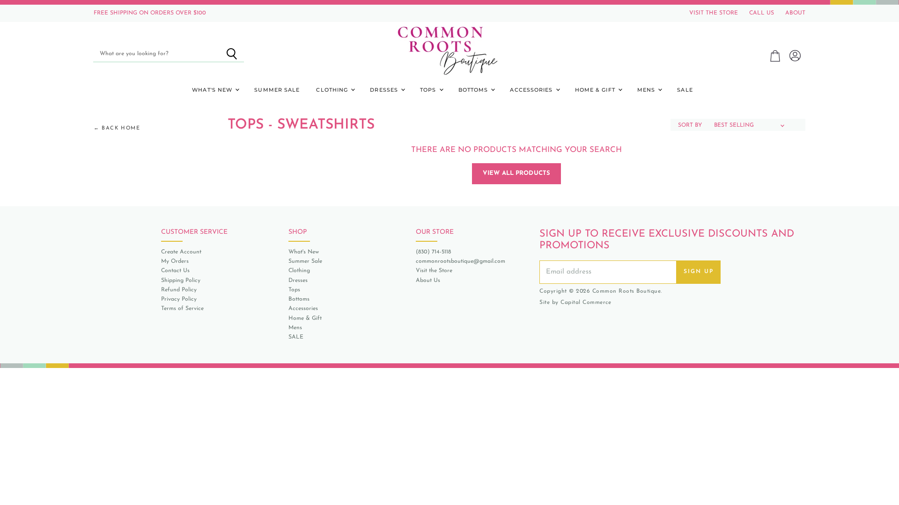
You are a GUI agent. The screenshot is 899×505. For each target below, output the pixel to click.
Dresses (385, 90)
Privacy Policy (179, 299)
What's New (213, 90)
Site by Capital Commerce (575, 302)
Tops (429, 90)
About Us (428, 280)
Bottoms (474, 90)
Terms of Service (182, 308)
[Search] (231, 53)
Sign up (699, 271)
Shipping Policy (180, 280)
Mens (647, 90)
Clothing (333, 90)
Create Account (181, 252)
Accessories (532, 90)
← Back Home (117, 128)
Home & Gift (596, 90)
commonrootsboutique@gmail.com (460, 261)
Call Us (761, 13)
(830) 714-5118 (433, 252)
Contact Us (175, 271)
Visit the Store (434, 271)
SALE (685, 90)
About (795, 13)
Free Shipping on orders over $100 (150, 13)
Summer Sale (277, 90)
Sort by (690, 125)
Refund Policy (179, 290)
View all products (516, 173)
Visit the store (713, 13)
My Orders (175, 261)
